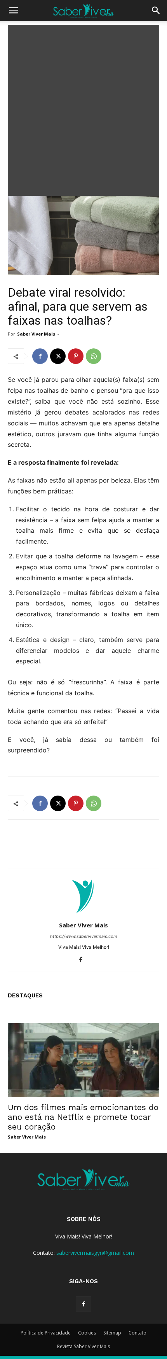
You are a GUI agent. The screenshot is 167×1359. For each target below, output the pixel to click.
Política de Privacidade (46, 1332)
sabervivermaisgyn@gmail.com (95, 1252)
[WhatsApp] (93, 356)
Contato (137, 1332)
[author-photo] (83, 914)
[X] (58, 356)
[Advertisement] (83, 108)
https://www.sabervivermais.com (83, 936)
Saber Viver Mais (36, 334)
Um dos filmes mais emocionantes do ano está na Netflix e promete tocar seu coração (83, 1117)
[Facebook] (40, 356)
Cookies (87, 1332)
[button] (13, 10)
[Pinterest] (76, 356)
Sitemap (112, 1332)
